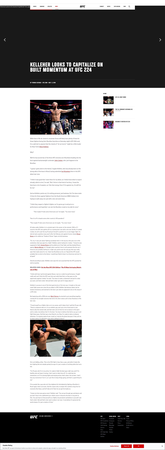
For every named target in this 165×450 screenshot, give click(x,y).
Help (119, 416)
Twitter (111, 432)
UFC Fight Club (104, 432)
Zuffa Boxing (117, 6)
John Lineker (58, 160)
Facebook (111, 419)
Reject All (126, 446)
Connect (102, 6)
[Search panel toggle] (129, 6)
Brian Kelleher (44, 147)
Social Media (112, 416)
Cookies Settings (114, 446)
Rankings (42, 6)
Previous (5, 39)
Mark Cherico (55, 296)
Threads (111, 423)
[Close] (162, 446)
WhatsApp (111, 425)
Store (102, 430)
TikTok (110, 430)
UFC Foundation (104, 421)
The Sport (103, 419)
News (56, 6)
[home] (82, 6)
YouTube (111, 427)
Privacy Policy (130, 421)
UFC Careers (104, 423)
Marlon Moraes (39, 247)
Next (159, 39)
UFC (101, 416)
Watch (108, 6)
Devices (120, 421)
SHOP (124, 6)
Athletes (50, 6)
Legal (127, 416)
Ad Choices (129, 423)
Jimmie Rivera (45, 245)
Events (34, 6)
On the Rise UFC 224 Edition (50, 267)
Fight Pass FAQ (121, 419)
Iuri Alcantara (66, 171)
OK (138, 446)
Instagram (111, 421)
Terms (127, 419)
